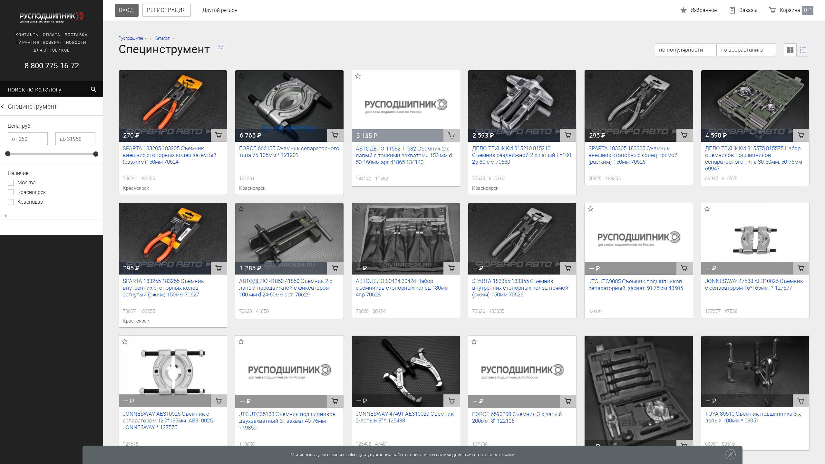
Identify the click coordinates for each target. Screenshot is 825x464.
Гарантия (27, 42)
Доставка (76, 35)
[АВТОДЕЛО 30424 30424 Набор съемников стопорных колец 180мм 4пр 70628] (406, 239)
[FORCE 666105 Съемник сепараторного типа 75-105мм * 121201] (289, 106)
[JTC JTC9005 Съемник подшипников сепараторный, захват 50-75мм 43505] (639, 239)
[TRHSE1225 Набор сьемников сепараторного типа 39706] (639, 394)
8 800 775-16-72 (51, 66)
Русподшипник (133, 38)
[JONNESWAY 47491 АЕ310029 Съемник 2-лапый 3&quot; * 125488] (406, 371)
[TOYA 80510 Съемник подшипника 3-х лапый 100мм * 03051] (755, 371)
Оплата (51, 35)
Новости (76, 42)
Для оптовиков (52, 50)
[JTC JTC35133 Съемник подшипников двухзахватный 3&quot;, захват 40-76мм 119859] (289, 372)
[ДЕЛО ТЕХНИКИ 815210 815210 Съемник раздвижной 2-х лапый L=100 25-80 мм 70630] (522, 106)
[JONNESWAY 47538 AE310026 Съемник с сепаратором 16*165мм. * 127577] (755, 239)
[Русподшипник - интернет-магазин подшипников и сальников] (51, 17)
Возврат (52, 42)
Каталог (162, 38)
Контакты (27, 35)
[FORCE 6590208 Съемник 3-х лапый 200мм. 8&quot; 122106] (522, 372)
